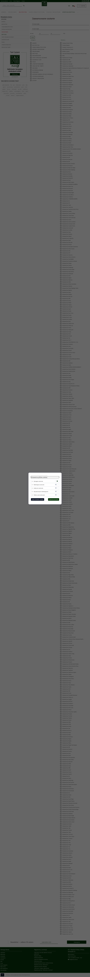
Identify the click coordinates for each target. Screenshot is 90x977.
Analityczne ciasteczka (38, 488)
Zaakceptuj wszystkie (53, 499)
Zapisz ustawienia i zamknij (37, 499)
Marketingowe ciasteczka (39, 484)
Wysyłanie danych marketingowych (41, 491)
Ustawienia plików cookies (39, 477)
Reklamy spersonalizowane (39, 495)
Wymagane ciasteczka (38, 481)
